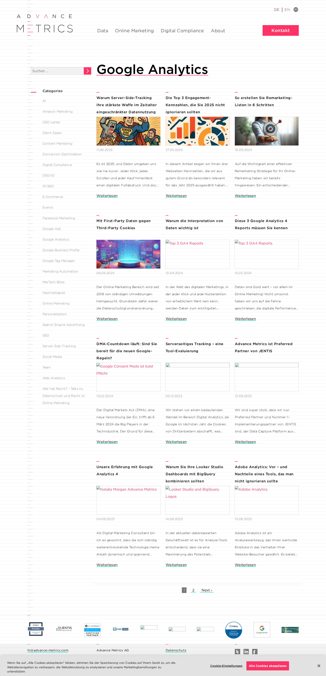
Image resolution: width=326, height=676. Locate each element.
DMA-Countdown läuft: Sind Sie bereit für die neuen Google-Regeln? (126, 351)
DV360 (48, 186)
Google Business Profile (61, 250)
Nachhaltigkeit (54, 292)
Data (102, 30)
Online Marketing (134, 30)
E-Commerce (53, 197)
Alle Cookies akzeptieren (268, 665)
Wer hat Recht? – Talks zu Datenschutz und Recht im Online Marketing (64, 396)
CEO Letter (52, 122)
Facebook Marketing (59, 218)
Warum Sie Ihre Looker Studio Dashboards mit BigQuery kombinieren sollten (195, 474)
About (218, 30)
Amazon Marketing (58, 111)
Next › (207, 590)
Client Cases (52, 133)
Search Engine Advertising (64, 324)
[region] (163, 666)
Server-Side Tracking (59, 346)
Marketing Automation (61, 271)
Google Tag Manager (59, 260)
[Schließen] (319, 666)
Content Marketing (58, 143)
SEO (46, 335)
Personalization (55, 314)
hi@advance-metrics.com (48, 650)
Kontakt (280, 30)
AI (44, 101)
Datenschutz (176, 650)
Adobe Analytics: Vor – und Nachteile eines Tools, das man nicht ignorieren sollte (264, 474)
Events (48, 207)
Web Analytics (54, 378)
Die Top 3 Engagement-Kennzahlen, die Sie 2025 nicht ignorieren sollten (195, 105)
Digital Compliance (182, 30)
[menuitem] (287, 10)
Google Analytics (56, 239)
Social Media (52, 356)
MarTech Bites (54, 282)
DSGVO (49, 175)
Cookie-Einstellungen (226, 665)
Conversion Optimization (62, 154)
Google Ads (52, 229)
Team (47, 367)
